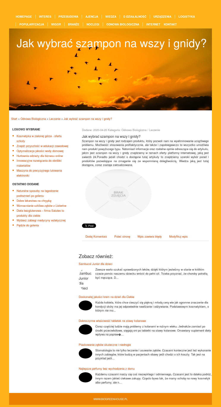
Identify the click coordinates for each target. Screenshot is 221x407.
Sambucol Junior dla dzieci (95, 264)
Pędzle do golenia (28, 225)
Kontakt (170, 24)
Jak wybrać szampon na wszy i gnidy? (88, 119)
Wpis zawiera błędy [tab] (149, 236)
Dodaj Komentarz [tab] (96, 236)
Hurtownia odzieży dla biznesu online (40, 156)
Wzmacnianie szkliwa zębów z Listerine (41, 206)
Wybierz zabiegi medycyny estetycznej (41, 220)
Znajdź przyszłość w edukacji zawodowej (42, 146)
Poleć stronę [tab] (122, 236)
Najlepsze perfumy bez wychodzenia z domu (107, 368)
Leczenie (54, 119)
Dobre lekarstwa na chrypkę (34, 201)
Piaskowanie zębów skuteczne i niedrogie (105, 345)
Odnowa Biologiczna (33, 119)
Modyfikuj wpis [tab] (178, 236)
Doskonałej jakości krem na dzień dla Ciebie (106, 297)
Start (14, 119)
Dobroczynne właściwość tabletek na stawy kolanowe (112, 321)
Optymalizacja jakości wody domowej (40, 151)
